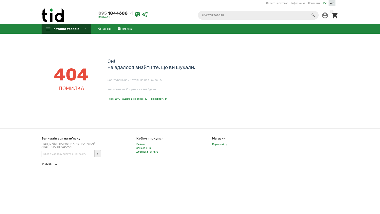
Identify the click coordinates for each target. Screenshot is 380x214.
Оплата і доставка (277, 3)
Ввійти (140, 144)
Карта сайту (219, 144)
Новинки (127, 28)
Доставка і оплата (147, 151)
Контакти (314, 3)
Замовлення (143, 147)
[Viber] (138, 14)
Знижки (107, 28)
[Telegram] (145, 14)
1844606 (112, 13)
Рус (325, 3)
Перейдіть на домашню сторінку (127, 98)
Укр (332, 3)
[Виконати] (97, 153)
